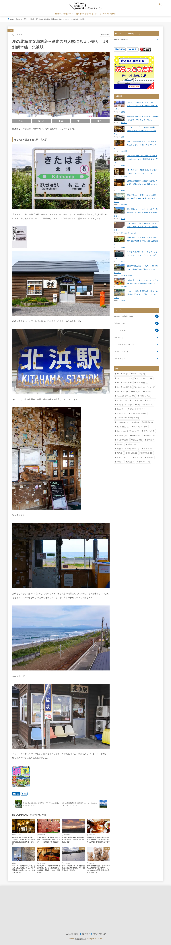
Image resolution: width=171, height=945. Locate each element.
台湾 (122, 137)
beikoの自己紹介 (121, 39)
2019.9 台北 (142, 382)
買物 (120, 462)
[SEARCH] (160, 4)
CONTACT (86, 934)
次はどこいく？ (80, 939)
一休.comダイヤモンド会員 (128, 422)
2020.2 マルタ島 (124, 387)
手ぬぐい (150, 435)
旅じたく (124, 123)
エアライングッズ (125, 404)
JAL (148, 391)
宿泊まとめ (149, 431)
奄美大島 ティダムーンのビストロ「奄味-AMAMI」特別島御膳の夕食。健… (142, 282)
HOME (12, 19)
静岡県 (123, 165)
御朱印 (136, 435)
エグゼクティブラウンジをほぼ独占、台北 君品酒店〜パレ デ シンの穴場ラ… (136, 130)
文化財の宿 (123, 440)
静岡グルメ (144, 462)
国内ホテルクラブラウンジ (128, 431)
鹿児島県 (124, 176)
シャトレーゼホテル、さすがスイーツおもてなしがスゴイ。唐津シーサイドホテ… (136, 105)
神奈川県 (124, 151)
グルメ (121, 409)
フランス (124, 233)
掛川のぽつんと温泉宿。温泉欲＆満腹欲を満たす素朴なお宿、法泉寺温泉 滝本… (136, 240)
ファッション (132, 233)
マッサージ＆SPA (138, 413)
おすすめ (124, 276)
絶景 (138, 457)
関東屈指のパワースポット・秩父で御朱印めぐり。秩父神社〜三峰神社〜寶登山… (136, 212)
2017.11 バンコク (144, 378)
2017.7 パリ (139, 374)
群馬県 (123, 301)
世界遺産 (148, 422)
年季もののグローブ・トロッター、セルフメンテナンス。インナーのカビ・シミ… (136, 255)
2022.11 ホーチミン (146, 387)
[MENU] (10, 4)
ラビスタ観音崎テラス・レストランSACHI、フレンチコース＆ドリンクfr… (135, 144)
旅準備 (150, 440)
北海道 (32, 19)
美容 (150, 457)
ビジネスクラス (137, 409)
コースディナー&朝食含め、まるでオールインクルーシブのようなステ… (142, 171)
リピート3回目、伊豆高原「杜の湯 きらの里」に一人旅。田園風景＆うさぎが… (136, 159)
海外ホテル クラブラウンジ (86, 14)
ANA (136, 391)
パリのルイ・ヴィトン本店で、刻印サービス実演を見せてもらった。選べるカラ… (136, 226)
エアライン (120, 330)
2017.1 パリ (122, 374)
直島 (120, 453)
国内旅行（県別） (22, 19)
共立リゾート (140, 426)
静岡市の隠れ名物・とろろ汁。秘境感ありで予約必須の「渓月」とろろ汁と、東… (136, 269)
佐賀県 (123, 112)
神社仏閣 (132, 453)
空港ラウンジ (123, 457)
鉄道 (25, 794)
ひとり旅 (137, 400)
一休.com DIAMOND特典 (128, 418)
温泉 (148, 448)
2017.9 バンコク (124, 378)
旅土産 (137, 440)
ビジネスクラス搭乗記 (108, 14)
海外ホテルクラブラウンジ (128, 448)
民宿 (120, 444)
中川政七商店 (123, 426)
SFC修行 (122, 400)
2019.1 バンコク (124, 382)
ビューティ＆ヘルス (124, 344)
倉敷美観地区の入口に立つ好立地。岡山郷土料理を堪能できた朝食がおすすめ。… (136, 184)
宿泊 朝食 (122, 435)
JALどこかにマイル (126, 396)
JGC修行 (145, 396)
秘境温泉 (147, 453)
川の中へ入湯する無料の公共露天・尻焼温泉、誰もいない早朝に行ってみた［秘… (136, 294)
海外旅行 (119, 323)
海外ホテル (133, 444)
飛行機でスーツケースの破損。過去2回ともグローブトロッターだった (143, 118)
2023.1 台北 (122, 391)
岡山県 (123, 190)
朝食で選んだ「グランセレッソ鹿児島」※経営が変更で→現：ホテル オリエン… (136, 198)
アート (151, 400)
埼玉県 (123, 219)
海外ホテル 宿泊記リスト (64, 14)
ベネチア (121, 413)
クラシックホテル (145, 404)
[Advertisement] (35, 909)
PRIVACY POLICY (99, 934)
